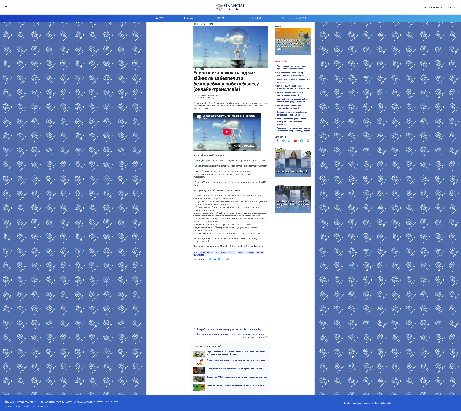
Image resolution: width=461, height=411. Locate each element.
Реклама (18, 406)
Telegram (234, 246)
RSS (46, 406)
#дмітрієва (199, 255)
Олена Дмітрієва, (203, 160)
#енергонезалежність (225, 252)
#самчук (250, 252)
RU (425, 7)
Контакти (40, 406)
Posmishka (387, 403)
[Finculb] (278, 141)
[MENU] (6, 7)
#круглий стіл (207, 252)
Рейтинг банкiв (435, 7)
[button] (454, 7)
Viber (242, 246)
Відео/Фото (198, 69)
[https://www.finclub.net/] (230, 7)
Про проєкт (8, 406)
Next (312, 41)
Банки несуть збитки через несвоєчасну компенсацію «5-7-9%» (236, 385)
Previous (273, 41)
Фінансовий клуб (207, 97)
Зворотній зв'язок (29, 406)
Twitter (249, 246)
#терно (260, 252)
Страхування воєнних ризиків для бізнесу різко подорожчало (235, 368)
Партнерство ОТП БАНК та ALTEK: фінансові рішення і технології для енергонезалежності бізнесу (236, 353)
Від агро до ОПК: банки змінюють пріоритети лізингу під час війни (237, 377)
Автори (448, 7)
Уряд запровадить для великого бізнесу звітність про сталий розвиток (291, 121)
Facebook (258, 246)
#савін (241, 252)
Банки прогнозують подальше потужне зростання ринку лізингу (236, 360)
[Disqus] (230, 293)
